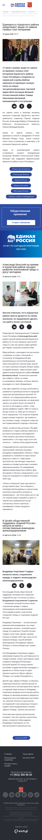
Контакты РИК (28, 758)
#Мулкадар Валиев (21, 191)
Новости (31, 11)
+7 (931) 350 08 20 (21, 774)
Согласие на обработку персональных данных (21, 820)
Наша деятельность (18, 11)
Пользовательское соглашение (21, 812)
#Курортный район (21, 185)
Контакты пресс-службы (11, 765)
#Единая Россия (21, 180)
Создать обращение (21, 222)
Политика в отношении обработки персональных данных (21, 817)
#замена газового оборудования (21, 196)
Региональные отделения (10, 759)
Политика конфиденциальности (21, 814)
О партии (8, 754)
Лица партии (28, 754)
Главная (6, 11)
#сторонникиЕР (21, 738)
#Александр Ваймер (21, 174)
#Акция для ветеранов (21, 169)
